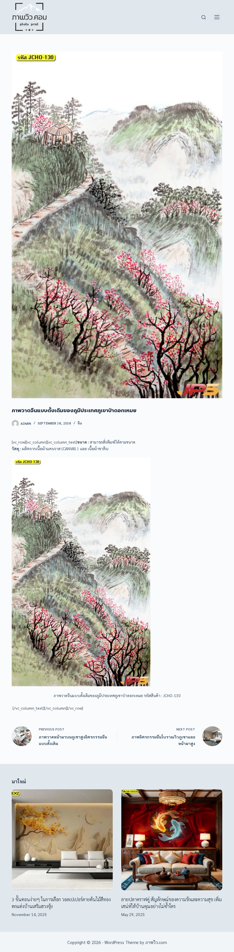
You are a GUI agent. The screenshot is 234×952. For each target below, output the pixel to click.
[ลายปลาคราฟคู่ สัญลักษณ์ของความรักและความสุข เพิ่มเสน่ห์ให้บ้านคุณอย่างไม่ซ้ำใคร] (171, 839)
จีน (80, 423)
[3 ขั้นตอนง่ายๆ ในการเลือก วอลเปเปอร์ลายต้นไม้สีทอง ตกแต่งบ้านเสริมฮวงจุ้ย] (62, 839)
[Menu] (216, 17)
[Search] (203, 17)
